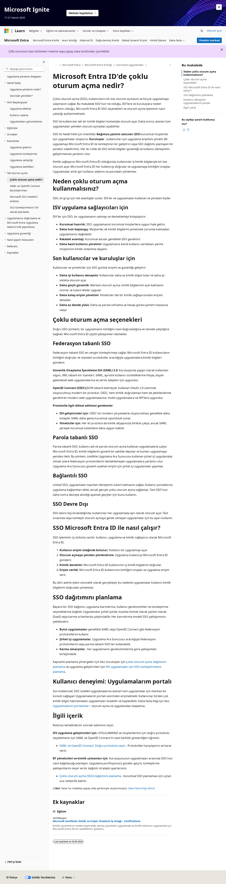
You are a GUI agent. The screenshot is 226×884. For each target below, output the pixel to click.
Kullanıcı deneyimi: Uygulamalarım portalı (196, 101)
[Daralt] (44, 62)
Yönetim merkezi (209, 40)
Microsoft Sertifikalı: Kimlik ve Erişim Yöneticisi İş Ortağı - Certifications (96, 821)
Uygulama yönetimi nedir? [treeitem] (25, 89)
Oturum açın (214, 30)
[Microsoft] (6, 31)
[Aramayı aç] (201, 31)
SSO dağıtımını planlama (198, 95)
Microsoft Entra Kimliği (98, 65)
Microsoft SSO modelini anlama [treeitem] (24, 199)
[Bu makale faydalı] (184, 130)
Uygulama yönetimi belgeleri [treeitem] (24, 76)
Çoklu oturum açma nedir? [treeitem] (26, 179)
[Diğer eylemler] (170, 65)
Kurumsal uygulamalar (130, 65)
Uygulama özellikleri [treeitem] (22, 166)
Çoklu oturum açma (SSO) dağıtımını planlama (90, 776)
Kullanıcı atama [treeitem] (19, 115)
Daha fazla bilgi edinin (141, 788)
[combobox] (24, 69)
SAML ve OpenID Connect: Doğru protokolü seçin (92, 746)
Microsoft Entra (71, 65)
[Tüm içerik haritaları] (56, 65)
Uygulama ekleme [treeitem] (20, 108)
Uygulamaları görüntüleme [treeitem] (26, 121)
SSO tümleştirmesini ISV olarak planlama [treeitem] (24, 210)
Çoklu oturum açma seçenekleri (195, 81)
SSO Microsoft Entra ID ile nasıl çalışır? (201, 89)
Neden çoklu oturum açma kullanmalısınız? (199, 73)
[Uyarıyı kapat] (219, 7)
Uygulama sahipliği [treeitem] (21, 160)
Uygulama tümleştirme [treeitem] (23, 153)
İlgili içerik (189, 107)
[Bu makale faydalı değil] (188, 130)
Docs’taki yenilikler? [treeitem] (21, 95)
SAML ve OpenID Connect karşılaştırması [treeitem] (25, 188)
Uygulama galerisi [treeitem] (20, 147)
